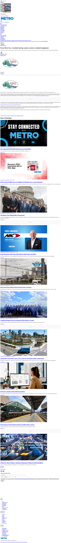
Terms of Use (7, 542)
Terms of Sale (11, 542)
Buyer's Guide (29, 40)
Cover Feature (4, 0)
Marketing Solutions (15, 41)
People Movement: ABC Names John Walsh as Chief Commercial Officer (18, 254)
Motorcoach (2, 28)
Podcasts (15, 40)
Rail (1, 33)
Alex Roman (7, 213)
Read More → (2, 152)
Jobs (17, 40)
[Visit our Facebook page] (0, 471)
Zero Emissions (2, 38)
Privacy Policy (34, 41)
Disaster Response (3, 24)
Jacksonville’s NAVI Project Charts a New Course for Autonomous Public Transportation (22, 358)
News (7, 0)
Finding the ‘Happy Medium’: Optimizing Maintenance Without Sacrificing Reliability (21, 462)
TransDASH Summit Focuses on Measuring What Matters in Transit (17, 320)
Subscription (2, 41)
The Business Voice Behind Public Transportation (12, 215)
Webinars (19, 40)
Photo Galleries (11, 40)
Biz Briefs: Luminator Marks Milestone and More (12, 391)
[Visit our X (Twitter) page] (2, 471)
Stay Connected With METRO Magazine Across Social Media (15, 149)
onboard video (10, 115)
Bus (1, 23)
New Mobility (2, 30)
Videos (8, 40)
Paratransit (2, 31)
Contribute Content (21, 41)
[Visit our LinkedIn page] (1, 471)
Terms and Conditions (39, 41)
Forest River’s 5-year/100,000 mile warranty (42, 95)
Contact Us (30, 41)
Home (1, 45)
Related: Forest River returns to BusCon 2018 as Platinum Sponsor (10, 104)
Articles (9, 0)
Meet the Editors (6, 41)
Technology (2, 37)
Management (2, 26)
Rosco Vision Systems (15, 115)
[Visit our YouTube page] (3, 471)
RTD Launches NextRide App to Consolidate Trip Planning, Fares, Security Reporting (21, 182)
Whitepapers (22, 40)
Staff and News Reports (9, 252)
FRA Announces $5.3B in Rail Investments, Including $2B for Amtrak (17, 424)
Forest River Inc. (5, 115)
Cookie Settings (45, 41)
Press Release (26, 41)
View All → (2, 467)
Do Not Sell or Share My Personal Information (20, 542)
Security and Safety (3, 35)
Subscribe (2, 44)
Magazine (1, 40)
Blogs (6, 40)
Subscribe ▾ (2, 2)
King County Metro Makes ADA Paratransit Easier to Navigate (15, 287)
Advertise (10, 41)
